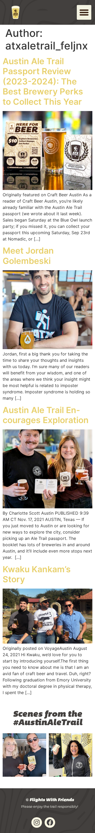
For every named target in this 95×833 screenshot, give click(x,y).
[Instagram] (36, 822)
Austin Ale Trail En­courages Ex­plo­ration (46, 415)
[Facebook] (50, 822)
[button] (84, 12)
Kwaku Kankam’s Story (37, 574)
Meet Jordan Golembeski (28, 255)
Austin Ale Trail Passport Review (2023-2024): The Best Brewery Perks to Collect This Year (43, 81)
